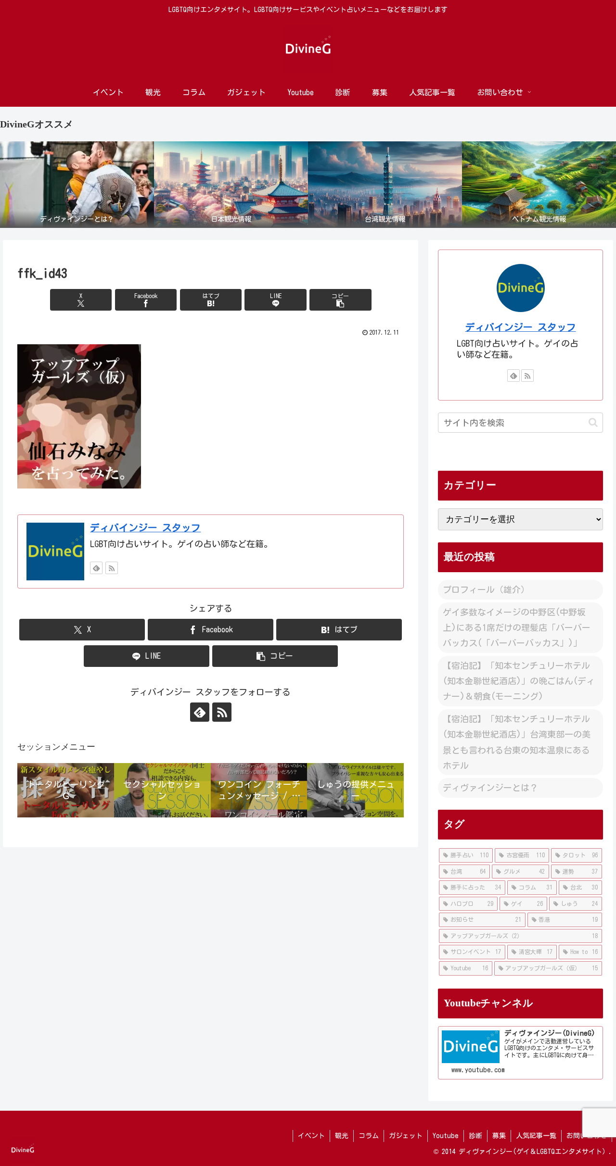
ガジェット (406, 1135)
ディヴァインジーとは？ (490, 787)
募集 (499, 1135)
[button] (340, 300)
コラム (369, 1135)
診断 (475, 1135)
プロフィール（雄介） (486, 589)
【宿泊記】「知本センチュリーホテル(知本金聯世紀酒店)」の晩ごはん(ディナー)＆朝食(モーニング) (519, 681)
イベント (311, 1135)
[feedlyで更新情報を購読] (96, 568)
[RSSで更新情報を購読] (111, 568)
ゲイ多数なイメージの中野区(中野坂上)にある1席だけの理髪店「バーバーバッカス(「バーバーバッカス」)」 (516, 628)
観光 (341, 1135)
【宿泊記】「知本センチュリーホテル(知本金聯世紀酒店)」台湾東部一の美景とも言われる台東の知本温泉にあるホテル (516, 742)
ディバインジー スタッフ (145, 527)
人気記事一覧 (536, 1135)
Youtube (446, 1135)
